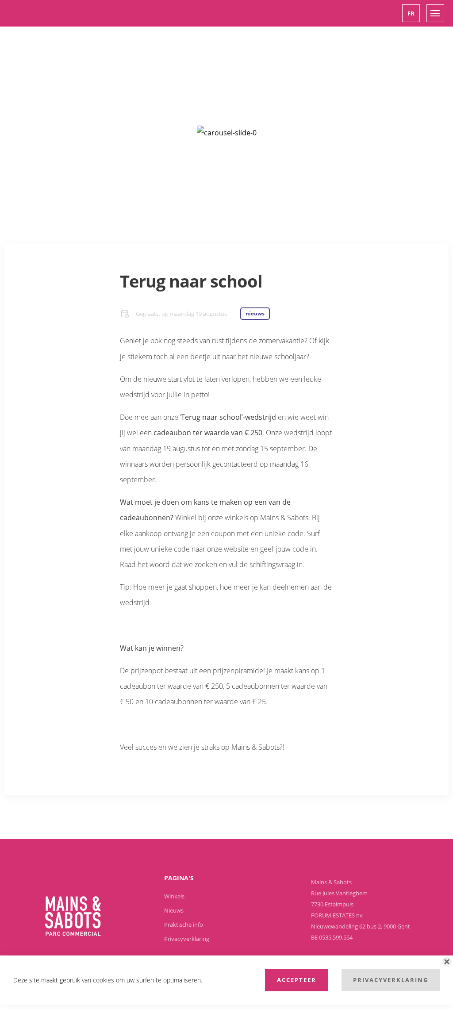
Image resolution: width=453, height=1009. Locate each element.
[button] (411, 13)
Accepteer (296, 980)
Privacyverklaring (390, 980)
